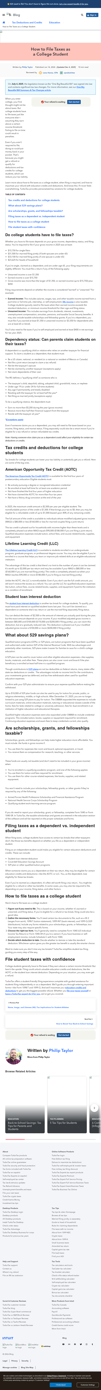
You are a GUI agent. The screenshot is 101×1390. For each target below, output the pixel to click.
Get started (74, 102)
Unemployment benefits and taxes (17, 1189)
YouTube (63, 1344)
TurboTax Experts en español (15, 1176)
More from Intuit (58, 1329)
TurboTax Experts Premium (63, 1176)
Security (25, 1361)
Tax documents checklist (62, 1296)
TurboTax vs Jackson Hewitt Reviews (18, 1325)
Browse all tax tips (59, 1215)
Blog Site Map (27, 1367)
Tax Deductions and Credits (27, 22)
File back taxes (58, 1253)
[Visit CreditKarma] (34, 1346)
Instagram (86, 1344)
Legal (5, 1361)
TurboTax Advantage (11, 1229)
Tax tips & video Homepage (63, 1212)
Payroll (54, 1312)
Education (54, 22)
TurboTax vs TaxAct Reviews (14, 1322)
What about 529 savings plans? (25, 205)
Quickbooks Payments (61, 1315)
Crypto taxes (57, 1236)
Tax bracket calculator (61, 1272)
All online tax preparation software (17, 1159)
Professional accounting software (65, 1322)
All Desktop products (12, 1219)
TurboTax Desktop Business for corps (18, 1232)
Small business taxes (60, 1243)
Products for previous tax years (15, 1236)
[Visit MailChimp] (46, 1346)
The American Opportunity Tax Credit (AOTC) (27, 476)
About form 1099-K (60, 1239)
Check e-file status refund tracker (65, 1275)
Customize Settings (88, 1385)
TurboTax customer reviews (14, 1305)
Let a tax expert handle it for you (73, 4)
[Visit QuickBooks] (21, 1346)
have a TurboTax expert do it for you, (23, 994)
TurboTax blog (9, 1308)
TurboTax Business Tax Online (64, 1189)
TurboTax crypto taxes (12, 1196)
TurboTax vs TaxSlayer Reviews (15, 1318)
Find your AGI (58, 1256)
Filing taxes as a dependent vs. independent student (36, 216)
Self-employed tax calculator (64, 1282)
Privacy (14, 1361)
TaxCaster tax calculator (61, 1269)
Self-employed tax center (13, 1179)
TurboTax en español (11, 1172)
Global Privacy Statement (56, 1376)
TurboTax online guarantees (14, 1162)
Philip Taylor (27, 67)
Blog (64, 1338)
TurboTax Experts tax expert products (67, 1172)
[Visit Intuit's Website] (26, 1338)
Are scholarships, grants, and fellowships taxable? (35, 211)
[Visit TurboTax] (8, 1346)
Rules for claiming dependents (65, 1226)
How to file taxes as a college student (28, 221)
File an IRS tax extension (13, 1275)
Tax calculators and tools (62, 1265)
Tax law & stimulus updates (14, 1183)
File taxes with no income (62, 1229)
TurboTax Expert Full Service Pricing (67, 1179)
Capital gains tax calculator (63, 1289)
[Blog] (4, 22)
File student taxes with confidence (26, 227)
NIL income (68, 302)
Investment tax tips (10, 1203)
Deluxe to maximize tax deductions (66, 1162)
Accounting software (60, 1308)
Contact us (7, 1269)
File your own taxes (11, 1193)
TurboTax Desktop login (13, 1212)
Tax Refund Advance (11, 1186)
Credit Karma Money (11, 1200)
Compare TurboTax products (15, 1155)
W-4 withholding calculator (63, 1279)
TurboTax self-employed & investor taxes (69, 1166)
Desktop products (10, 1215)
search (82, 15)
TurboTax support (10, 1265)
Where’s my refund (11, 1272)
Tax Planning (57, 1119)
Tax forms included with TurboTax (17, 1169)
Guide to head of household (64, 1222)
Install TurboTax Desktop (13, 1222)
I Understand (60, 1385)
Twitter (81, 1344)
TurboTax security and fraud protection (19, 1166)
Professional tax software (62, 1318)
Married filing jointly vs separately (66, 1219)
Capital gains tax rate (60, 1249)
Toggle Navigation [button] (3, 15)
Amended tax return (60, 1246)
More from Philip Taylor (38, 1057)
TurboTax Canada (59, 1305)
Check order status (10, 1226)
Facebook (75, 1344)
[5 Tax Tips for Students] (67, 1104)
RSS (69, 1344)
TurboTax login (58, 1155)
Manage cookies (10, 1367)
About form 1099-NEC (61, 1232)
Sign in (93, 15)
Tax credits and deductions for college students (34, 200)
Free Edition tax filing (61, 1159)
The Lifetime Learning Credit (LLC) (21, 550)
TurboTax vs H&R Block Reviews (16, 1315)
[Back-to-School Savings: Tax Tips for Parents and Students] (25, 1104)
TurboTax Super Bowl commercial (17, 1312)
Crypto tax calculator (60, 1286)
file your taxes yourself (77, 991)
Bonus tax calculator (60, 1292)
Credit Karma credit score (62, 1325)
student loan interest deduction (24, 603)
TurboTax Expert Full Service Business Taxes (70, 1183)
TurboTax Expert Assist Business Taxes (68, 1186)
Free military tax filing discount (65, 1169)
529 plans (33, 669)
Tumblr (92, 1344)
